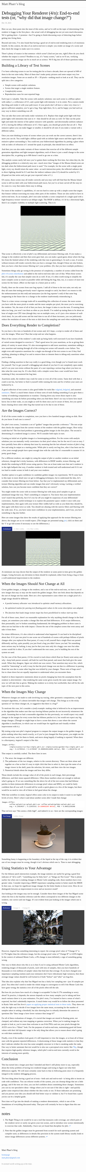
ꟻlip (74, 1047)
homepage (6, 1155)
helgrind (66, 389)
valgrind (58, 389)
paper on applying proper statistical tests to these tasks (49, 1004)
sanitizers (5, 392)
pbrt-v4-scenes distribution (12, 274)
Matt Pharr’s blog (13, 4)
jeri (65, 520)
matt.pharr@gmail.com (11, 1158)
